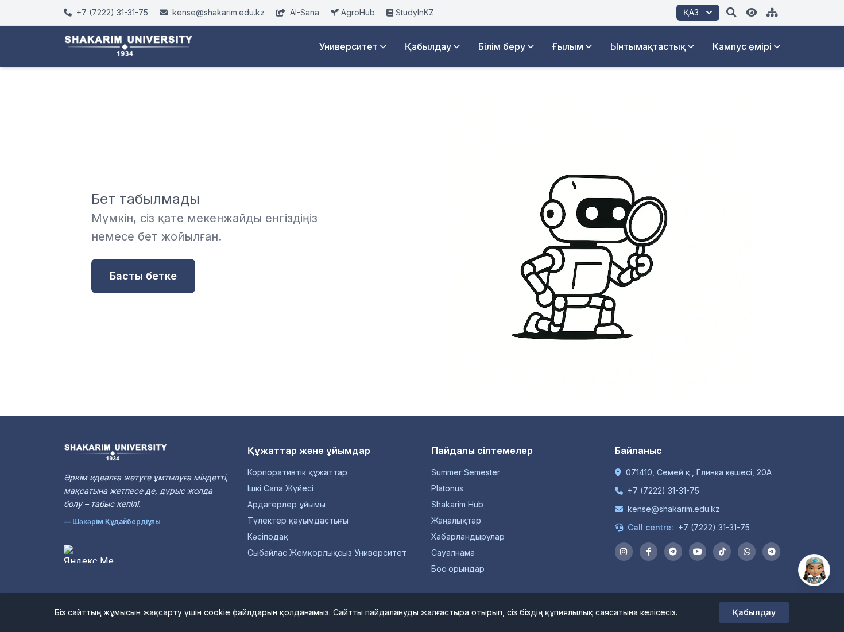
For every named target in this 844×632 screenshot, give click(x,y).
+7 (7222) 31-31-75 (663, 490)
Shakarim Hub (457, 504)
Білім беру (501, 46)
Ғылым (567, 46)
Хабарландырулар (468, 536)
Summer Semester (465, 472)
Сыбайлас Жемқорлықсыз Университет (326, 552)
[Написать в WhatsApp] (747, 551)
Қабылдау (428, 46)
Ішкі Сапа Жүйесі (280, 488)
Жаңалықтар (456, 520)
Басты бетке (143, 276)
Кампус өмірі (742, 46)
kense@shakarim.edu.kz (674, 509)
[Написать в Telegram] (771, 551)
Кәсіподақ (267, 536)
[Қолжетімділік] (752, 13)
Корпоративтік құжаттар (297, 472)
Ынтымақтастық (648, 46)
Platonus (447, 488)
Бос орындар (458, 568)
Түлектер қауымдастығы (298, 520)
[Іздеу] (731, 13)
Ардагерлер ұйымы (286, 504)
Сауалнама (453, 552)
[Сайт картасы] (772, 13)
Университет (348, 46)
